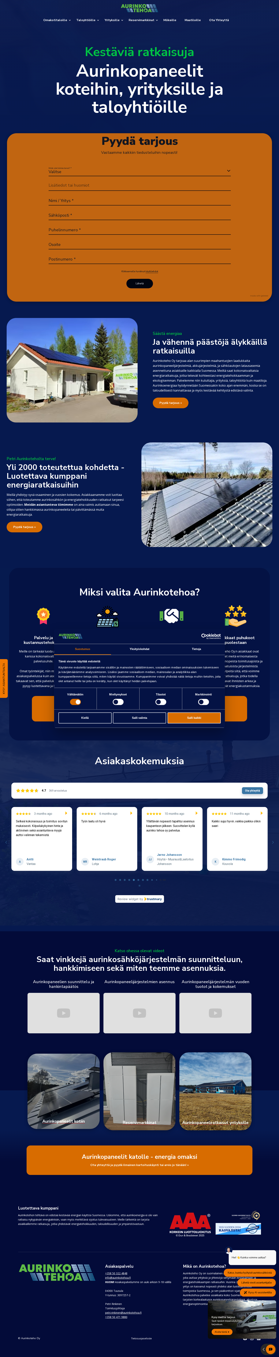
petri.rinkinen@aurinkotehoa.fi (123, 1312)
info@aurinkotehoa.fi (118, 1277)
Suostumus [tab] (82, 649)
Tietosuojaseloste (141, 1338)
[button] (59, 20)
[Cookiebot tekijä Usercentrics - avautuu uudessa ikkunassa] (204, 636)
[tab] (113, 880)
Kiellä (85, 717)
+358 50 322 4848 (116, 1273)
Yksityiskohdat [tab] (139, 649)
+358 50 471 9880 (116, 1317)
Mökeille (169, 20)
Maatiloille (193, 20)
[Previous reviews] (6, 842)
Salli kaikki (194, 717)
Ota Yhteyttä (219, 20)
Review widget (128, 899)
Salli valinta (139, 717)
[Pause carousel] (139, 886)
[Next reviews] (272, 842)
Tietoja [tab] (196, 649)
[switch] (118, 702)
